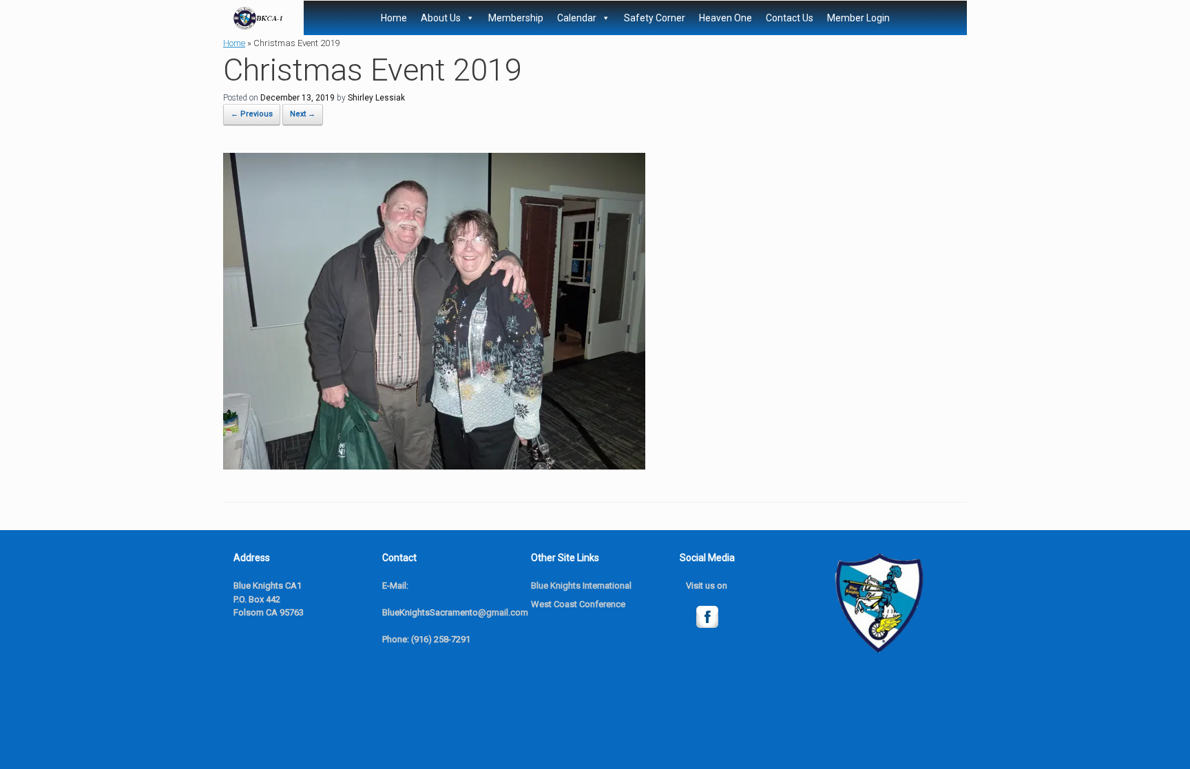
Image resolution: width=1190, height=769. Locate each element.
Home (394, 17)
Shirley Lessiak (376, 98)
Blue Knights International (581, 585)
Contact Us (789, 17)
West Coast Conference (578, 604)
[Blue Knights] (258, 18)
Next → (302, 113)
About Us (441, 17)
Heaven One (725, 17)
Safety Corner (654, 17)
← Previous (252, 113)
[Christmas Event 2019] (434, 465)
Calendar (576, 17)
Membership (515, 17)
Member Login (858, 17)
